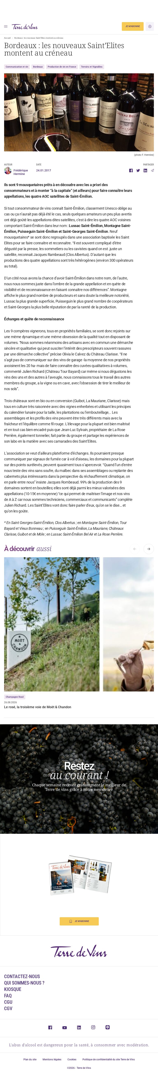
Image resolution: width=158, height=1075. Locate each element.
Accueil (7, 38)
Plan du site (29, 1059)
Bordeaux (38, 66)
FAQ (8, 996)
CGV (8, 1008)
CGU (8, 1002)
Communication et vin (17, 66)
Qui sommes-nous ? (24, 983)
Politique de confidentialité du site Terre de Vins (108, 1059)
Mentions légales (52, 1059)
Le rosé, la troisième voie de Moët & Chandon (38, 707)
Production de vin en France (62, 66)
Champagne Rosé (15, 697)
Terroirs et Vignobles (91, 66)
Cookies (71, 1059)
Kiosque (12, 989)
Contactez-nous (22, 976)
